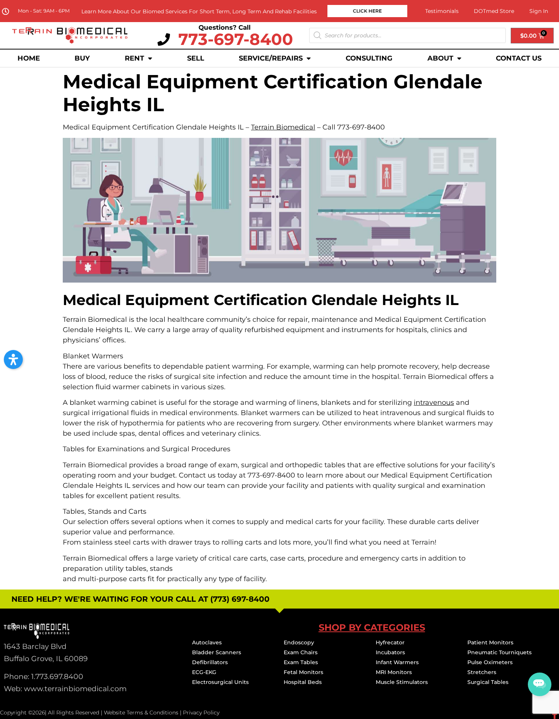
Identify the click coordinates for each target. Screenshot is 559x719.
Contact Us (519, 58)
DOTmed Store (494, 11)
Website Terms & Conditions (141, 712)
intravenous (434, 402)
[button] (13, 359)
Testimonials (442, 11)
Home (28, 58)
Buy (82, 58)
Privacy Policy (201, 712)
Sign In (538, 11)
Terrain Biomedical (283, 127)
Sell (195, 58)
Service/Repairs (271, 58)
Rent (134, 58)
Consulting (369, 58)
